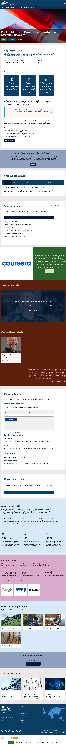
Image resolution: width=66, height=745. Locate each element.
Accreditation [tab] (48, 182)
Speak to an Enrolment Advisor (33, 664)
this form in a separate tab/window (15, 432)
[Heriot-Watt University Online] (7, 3)
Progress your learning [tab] (37, 182)
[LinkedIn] (2, 731)
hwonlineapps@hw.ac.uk (25, 450)
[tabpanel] (30, 189)
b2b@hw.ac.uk (7, 464)
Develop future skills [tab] (28, 182)
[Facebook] (6, 731)
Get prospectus (12, 39)
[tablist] (33, 182)
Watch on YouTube (33, 310)
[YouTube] (17, 731)
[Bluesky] (9, 731)
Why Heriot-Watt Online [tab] (16, 182)
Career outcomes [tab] (56, 182)
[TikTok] (20, 731)
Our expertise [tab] (7, 182)
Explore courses (49, 271)
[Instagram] (13, 731)
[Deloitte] (34, 590)
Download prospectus (9, 140)
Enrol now (4, 39)
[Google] (7, 590)
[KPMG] (20, 590)
